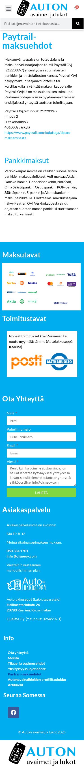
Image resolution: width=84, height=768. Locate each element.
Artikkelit (15, 685)
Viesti (11, 462)
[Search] (78, 23)
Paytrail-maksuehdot (24, 674)
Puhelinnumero (19, 429)
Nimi (11, 413)
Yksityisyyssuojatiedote (27, 668)
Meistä (13, 658)
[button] (8, 8)
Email (11, 445)
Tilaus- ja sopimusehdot (26, 663)
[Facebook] (13, 712)
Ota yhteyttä (18, 652)
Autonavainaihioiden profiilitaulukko (37, 679)
